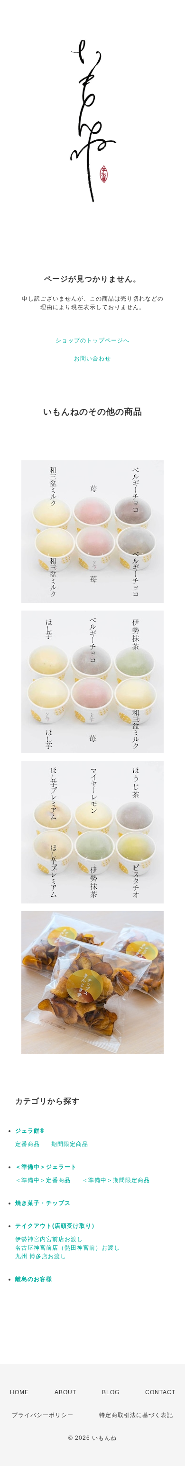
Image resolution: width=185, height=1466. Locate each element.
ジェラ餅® (30, 1130)
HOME (19, 1392)
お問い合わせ (92, 358)
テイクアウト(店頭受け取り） (56, 1226)
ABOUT (65, 1392)
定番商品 (27, 1144)
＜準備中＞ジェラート (46, 1167)
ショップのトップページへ (93, 340)
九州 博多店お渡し (40, 1256)
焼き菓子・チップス (43, 1203)
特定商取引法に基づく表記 (136, 1415)
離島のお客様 (33, 1279)
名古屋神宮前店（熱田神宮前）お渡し (67, 1247)
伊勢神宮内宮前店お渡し (49, 1239)
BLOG (111, 1392)
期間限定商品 (69, 1144)
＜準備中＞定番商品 (43, 1180)
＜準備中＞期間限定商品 (116, 1180)
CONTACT (160, 1392)
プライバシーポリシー (43, 1415)
